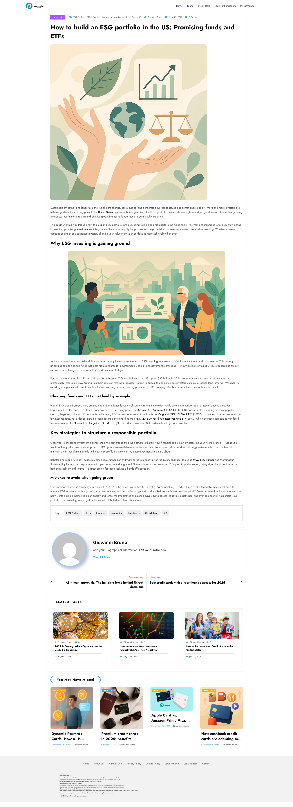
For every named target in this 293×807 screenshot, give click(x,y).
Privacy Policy (134, 763)
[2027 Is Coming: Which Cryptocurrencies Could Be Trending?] (80, 625)
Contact (206, 763)
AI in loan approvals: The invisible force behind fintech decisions (104, 585)
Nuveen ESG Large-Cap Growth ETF (94, 423)
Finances (97, 17)
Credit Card (204, 5)
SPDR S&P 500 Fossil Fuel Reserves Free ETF (160, 419)
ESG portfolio (79, 17)
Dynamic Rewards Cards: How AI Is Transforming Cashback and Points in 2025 (71, 736)
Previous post (135, 577)
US (140, 17)
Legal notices (190, 763)
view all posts (101, 557)
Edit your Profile (149, 550)
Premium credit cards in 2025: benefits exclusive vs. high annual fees (119, 736)
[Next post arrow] (242, 582)
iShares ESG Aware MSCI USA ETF (157, 410)
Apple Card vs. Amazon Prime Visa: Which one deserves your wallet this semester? (169, 718)
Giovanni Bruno (155, 17)
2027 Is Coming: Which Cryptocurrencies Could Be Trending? (78, 648)
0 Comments (194, 17)
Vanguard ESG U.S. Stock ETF (175, 414)
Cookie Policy (153, 763)
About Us (98, 763)
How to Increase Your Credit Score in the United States (209, 648)
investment (82, 229)
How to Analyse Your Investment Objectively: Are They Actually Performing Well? (138, 648)
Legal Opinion (172, 763)
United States (131, 17)
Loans (190, 5)
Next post (155, 577)
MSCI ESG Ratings (203, 460)
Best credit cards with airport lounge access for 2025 (187, 583)
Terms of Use (115, 763)
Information (107, 17)
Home (179, 5)
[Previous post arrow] (51, 582)
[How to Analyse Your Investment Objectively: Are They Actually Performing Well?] (146, 625)
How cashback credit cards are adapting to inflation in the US (219, 736)
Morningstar (109, 378)
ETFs (89, 17)
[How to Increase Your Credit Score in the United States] (212, 625)
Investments (247, 5)
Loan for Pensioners (225, 5)
